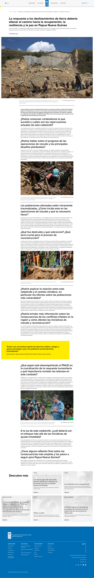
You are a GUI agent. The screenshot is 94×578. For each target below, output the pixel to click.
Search (8, 3)
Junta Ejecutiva (11, 550)
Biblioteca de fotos (38, 556)
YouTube (85, 564)
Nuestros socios (11, 552)
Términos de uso (83, 561)
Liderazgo (10, 548)
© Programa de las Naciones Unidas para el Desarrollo (18, 572)
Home (11, 11)
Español (85, 3)
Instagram (83, 564)
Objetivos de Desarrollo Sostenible (25, 546)
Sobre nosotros (11, 546)
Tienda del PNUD (51, 550)
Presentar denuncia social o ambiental (79, 557)
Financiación (10, 554)
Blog (35, 552)
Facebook (80, 564)
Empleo (49, 546)
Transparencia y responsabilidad (11, 557)
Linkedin (78, 564)
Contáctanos (50, 552)
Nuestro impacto (54, 3)
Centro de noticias (37, 546)
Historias (14, 11)
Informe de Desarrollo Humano (27, 549)
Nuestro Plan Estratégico (26, 552)
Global (5, 3)
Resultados (36, 548)
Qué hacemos (40, 3)
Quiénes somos (32, 3)
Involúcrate (63, 3)
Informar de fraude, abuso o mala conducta (78, 555)
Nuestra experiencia (25, 554)
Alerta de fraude (83, 559)
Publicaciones (37, 550)
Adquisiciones (50, 548)
